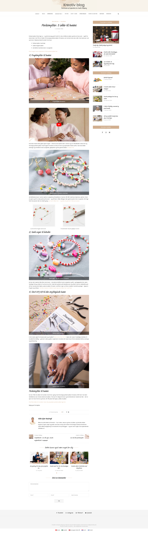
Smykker (102, 13)
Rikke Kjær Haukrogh (45, 419)
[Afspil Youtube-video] (59, 124)
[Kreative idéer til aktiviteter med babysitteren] (79, 458)
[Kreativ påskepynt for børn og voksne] (97, 99)
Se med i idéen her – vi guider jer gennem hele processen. (64, 201)
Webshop (108, 13)
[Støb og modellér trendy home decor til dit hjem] (97, 118)
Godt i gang (74, 13)
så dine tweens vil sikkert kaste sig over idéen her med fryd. (56, 288)
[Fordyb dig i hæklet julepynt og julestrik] (106, 35)
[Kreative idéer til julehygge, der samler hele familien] (97, 54)
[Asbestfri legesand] (97, 80)
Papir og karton (93, 13)
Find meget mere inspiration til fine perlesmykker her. (43, 51)
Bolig (43, 13)
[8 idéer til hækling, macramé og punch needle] (97, 108)
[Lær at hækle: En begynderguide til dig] (97, 64)
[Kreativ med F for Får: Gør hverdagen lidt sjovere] (59, 458)
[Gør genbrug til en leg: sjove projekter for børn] (39, 458)
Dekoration (58, 13)
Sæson (37, 13)
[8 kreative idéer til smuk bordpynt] (97, 89)
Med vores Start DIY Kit (60, 337)
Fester (66, 13)
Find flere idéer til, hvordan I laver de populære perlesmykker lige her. (47, 402)
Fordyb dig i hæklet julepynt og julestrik (102, 45)
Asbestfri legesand (108, 77)
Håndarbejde (83, 13)
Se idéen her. (70, 147)
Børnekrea (50, 13)
